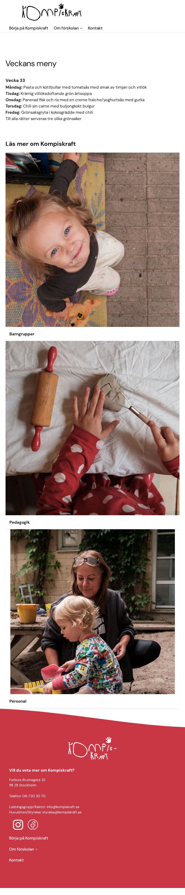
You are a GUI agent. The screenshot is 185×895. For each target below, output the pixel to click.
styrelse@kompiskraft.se (61, 812)
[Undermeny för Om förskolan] (36, 849)
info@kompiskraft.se (63, 807)
